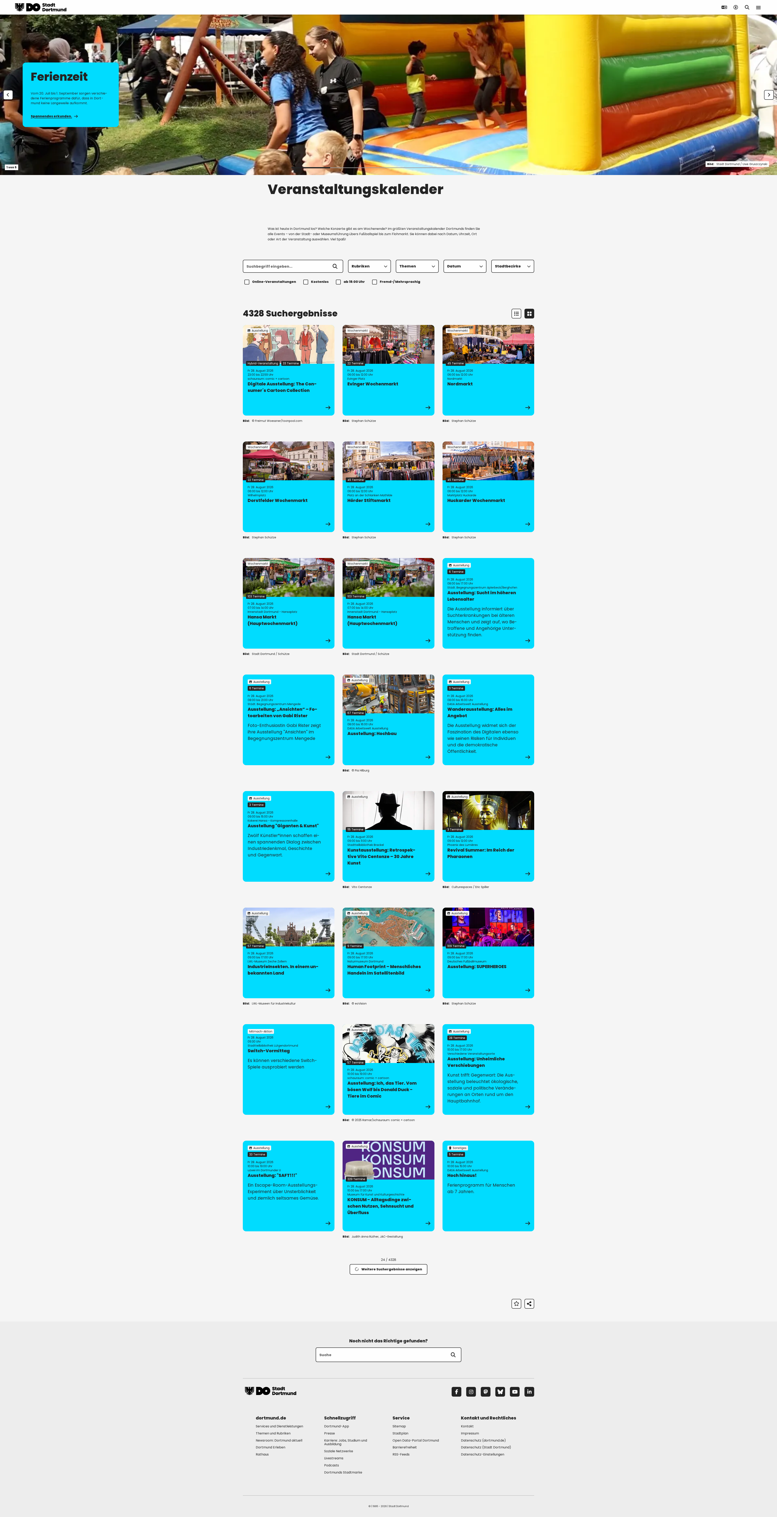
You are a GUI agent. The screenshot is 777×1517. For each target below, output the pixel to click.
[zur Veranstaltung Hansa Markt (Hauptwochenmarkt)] (288, 603)
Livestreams (333, 1458)
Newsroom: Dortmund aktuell (279, 1440)
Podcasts (331, 1465)
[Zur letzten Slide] (8, 95)
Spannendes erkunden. (51, 116)
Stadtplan (400, 1433)
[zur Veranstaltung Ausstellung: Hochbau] (388, 720)
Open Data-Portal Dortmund (416, 1440)
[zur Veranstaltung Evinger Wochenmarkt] (388, 370)
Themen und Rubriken (273, 1433)
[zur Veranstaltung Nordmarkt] (488, 370)
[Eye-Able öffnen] (736, 7)
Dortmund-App (336, 1426)
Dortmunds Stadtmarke (343, 1472)
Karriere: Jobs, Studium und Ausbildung (345, 1442)
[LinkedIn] (529, 1392)
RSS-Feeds (401, 1454)
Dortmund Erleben (270, 1447)
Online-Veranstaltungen (274, 281)
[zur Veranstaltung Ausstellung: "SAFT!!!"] (288, 1186)
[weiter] (769, 95)
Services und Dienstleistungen (279, 1426)
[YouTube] (515, 1392)
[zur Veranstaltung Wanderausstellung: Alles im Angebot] (488, 720)
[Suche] (453, 1355)
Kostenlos (320, 281)
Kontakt (467, 1426)
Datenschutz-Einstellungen (482, 1455)
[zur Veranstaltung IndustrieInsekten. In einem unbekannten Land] (288, 953)
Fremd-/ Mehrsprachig (400, 281)
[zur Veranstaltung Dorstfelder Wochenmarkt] (288, 486)
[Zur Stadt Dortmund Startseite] (40, 7)
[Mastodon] (485, 1392)
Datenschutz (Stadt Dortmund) (486, 1447)
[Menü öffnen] (758, 7)
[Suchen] (335, 266)
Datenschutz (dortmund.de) (483, 1440)
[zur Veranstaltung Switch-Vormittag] (288, 1069)
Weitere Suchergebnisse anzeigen (391, 1269)
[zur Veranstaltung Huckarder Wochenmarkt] (488, 486)
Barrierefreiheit (405, 1447)
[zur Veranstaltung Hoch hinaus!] (488, 1186)
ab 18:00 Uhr (354, 281)
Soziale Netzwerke (338, 1451)
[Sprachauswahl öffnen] (724, 7)
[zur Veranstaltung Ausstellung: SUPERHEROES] (488, 953)
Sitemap (399, 1426)
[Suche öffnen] (747, 7)
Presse (329, 1433)
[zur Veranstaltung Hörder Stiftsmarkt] (388, 486)
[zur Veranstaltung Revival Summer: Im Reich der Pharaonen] (488, 836)
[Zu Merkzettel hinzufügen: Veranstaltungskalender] (516, 1304)
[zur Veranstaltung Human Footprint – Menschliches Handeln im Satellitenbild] (388, 953)
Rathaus (262, 1454)
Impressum (470, 1433)
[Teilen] (529, 1304)
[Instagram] (471, 1392)
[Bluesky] (500, 1392)
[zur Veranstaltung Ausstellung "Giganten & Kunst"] (288, 836)
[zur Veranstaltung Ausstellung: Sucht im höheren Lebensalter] (488, 603)
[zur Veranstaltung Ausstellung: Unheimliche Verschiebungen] (488, 1069)
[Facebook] (456, 1392)
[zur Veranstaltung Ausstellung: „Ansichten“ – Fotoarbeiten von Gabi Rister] (288, 720)
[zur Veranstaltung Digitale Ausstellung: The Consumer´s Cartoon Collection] (288, 370)
